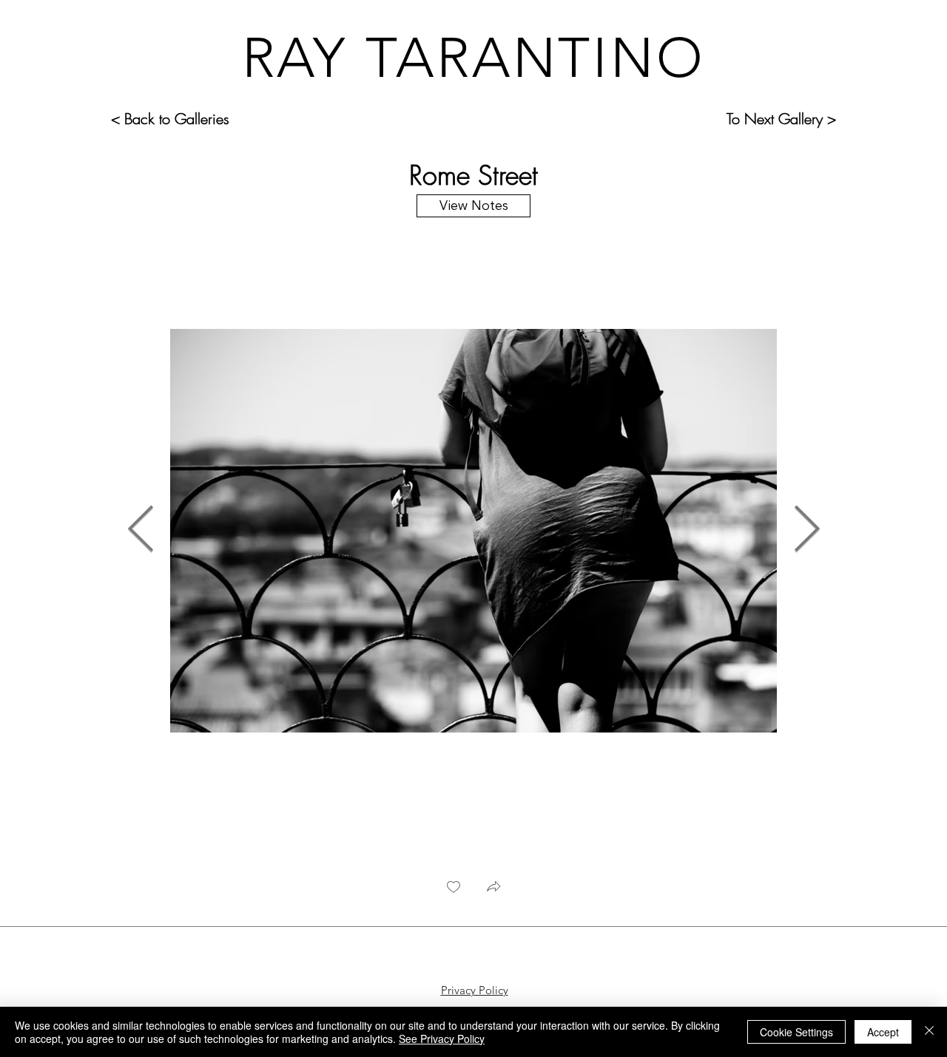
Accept (883, 1031)
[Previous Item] (140, 531)
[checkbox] (453, 888)
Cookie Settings (796, 1031)
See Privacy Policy (442, 1038)
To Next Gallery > (781, 119)
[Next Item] (806, 531)
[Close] (929, 1032)
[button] (493, 888)
